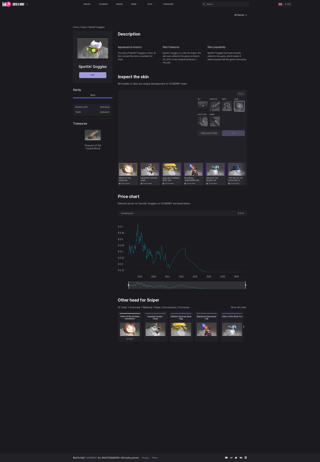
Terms (155, 457)
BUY (233, 133)
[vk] (241, 457)
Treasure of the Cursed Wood (92, 147)
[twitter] (236, 457)
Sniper (84, 27)
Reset (240, 94)
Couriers (103, 4)
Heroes (87, 4)
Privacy (145, 457)
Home (76, 27)
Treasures (168, 4)
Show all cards (238, 307)
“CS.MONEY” (91, 457)
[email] (226, 457)
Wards (119, 4)
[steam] (231, 457)
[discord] (245, 457)
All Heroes (239, 15)
